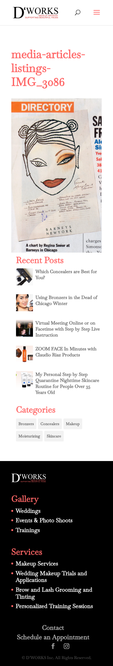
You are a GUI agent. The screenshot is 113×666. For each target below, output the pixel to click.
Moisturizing (29, 436)
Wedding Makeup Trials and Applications (51, 577)
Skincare (54, 436)
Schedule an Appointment (53, 637)
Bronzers (26, 423)
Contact (53, 627)
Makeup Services (37, 563)
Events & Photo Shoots (44, 520)
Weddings (28, 510)
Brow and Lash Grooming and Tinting (54, 593)
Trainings (28, 530)
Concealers (49, 423)
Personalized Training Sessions (54, 606)
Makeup (73, 423)
